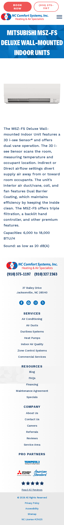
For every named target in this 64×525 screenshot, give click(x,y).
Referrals (32, 432)
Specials (31, 397)
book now (17, 6)
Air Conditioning (32, 319)
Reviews (32, 438)
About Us (32, 413)
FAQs (32, 378)
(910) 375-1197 (19, 274)
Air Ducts (32, 325)
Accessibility (32, 508)
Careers (32, 425)
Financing (32, 384)
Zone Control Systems (32, 350)
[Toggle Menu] (59, 17)
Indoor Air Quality (32, 344)
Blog (32, 372)
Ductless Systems (32, 331)
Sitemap (32, 514)
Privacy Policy (32, 503)
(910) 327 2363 (45, 274)
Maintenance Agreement (32, 391)
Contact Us (32, 419)
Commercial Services (32, 356)
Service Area (32, 444)
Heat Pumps (32, 338)
